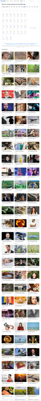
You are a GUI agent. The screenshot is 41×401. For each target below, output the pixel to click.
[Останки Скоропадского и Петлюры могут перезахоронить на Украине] (33, 315)
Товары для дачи (32, 44)
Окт (32, 6)
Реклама (7, 400)
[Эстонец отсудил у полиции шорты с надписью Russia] (20, 238)
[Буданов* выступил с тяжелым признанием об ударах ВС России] (8, 109)
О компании (3, 400)
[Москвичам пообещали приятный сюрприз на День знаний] (33, 393)
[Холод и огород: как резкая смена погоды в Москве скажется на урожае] (20, 393)
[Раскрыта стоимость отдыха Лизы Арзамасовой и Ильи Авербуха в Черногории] (20, 277)
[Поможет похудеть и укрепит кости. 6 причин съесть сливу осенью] (33, 96)
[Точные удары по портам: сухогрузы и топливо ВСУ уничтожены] (20, 380)
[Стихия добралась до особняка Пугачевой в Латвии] (20, 174)
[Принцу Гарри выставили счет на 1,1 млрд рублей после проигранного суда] (8, 251)
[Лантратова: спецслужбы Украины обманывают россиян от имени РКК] (33, 161)
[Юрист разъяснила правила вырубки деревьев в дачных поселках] (20, 122)
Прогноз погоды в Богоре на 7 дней (32, 43)
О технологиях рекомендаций (23, 400)
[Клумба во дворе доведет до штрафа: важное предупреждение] (8, 83)
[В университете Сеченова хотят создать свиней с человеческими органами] (20, 83)
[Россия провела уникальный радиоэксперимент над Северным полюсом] (20, 341)
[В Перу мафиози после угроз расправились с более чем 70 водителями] (33, 367)
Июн (22, 6)
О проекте (10, 400)
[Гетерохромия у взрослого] (33, 303)
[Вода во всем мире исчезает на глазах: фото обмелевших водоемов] (33, 380)
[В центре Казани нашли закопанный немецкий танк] (20, 96)
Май (19, 6)
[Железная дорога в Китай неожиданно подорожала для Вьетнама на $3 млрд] (33, 199)
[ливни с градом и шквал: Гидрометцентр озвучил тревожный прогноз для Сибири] (20, 161)
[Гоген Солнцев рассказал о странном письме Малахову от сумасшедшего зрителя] (33, 341)
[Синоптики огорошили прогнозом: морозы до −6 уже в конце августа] (8, 174)
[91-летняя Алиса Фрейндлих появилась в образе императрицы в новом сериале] (8, 199)
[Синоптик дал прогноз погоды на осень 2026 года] (20, 70)
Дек (37, 6)
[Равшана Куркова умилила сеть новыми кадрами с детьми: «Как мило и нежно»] (33, 212)
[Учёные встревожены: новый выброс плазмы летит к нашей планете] (20, 225)
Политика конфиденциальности (16, 400)
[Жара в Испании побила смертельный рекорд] (33, 277)
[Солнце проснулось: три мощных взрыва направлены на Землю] (8, 341)
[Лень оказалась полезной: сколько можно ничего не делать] (33, 135)
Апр (16, 6)
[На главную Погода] (4, 1)
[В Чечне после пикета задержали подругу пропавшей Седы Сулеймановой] (8, 58)
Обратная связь (30, 400)
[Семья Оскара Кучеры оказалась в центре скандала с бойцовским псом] (33, 354)
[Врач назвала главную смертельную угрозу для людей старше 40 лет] (8, 393)
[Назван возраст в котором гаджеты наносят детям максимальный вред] (8, 315)
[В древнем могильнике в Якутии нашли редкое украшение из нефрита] (8, 186)
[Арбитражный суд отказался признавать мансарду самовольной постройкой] (8, 367)
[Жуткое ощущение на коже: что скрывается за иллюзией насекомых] (33, 225)
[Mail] (1, 1)
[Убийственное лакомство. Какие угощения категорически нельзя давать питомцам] (33, 58)
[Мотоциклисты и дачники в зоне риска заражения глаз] (8, 135)
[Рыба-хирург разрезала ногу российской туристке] (33, 328)
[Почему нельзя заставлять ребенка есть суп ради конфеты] (8, 148)
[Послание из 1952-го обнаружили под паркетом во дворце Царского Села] (20, 58)
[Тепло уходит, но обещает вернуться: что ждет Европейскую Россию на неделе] (33, 251)
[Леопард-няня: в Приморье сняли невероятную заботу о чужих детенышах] (33, 70)
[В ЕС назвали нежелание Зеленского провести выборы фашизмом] (8, 238)
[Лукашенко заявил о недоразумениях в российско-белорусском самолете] (33, 122)
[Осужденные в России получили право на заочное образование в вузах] (20, 109)
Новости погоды (20, 44)
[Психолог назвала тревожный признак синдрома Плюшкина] (33, 148)
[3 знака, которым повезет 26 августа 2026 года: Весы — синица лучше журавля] (20, 199)
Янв (9, 6)
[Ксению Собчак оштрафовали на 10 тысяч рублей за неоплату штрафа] (8, 96)
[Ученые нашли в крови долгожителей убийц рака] (33, 109)
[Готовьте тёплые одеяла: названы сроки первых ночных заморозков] (33, 264)
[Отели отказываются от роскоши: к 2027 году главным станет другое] (33, 186)
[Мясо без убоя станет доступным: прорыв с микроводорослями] (20, 251)
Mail (1, 400)
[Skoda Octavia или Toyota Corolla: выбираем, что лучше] (8, 354)
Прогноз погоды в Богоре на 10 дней (11, 44)
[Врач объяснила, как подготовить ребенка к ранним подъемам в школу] (8, 264)
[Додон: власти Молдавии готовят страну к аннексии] (8, 303)
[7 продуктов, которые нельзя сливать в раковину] (20, 212)
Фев (11, 6)
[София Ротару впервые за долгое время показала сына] (33, 174)
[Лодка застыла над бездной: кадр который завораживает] (20, 186)
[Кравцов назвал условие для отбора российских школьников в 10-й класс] (20, 290)
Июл (24, 6)
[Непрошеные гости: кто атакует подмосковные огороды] (20, 315)
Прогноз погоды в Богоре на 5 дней (20, 43)
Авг (27, 6)
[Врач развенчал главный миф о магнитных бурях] (20, 328)
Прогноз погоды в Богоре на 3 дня (9, 43)
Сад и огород (26, 44)
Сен (29, 6)
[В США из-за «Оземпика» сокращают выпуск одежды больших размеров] (20, 148)
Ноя (35, 6)
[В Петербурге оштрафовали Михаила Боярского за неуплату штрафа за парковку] (20, 264)
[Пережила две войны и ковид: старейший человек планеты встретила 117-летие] (33, 83)
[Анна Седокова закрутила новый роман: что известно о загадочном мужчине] (8, 380)
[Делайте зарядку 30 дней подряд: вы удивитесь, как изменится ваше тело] (8, 290)
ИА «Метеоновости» (38, 400)
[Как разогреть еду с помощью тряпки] (20, 367)
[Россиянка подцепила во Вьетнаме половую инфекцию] (8, 70)
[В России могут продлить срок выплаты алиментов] (20, 303)
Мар (14, 6)
